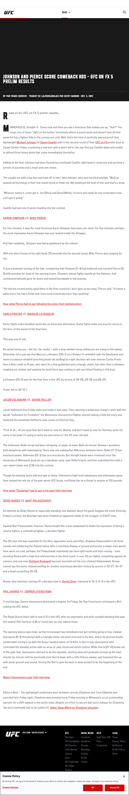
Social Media (87, 733)
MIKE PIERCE (38, 218)
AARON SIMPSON (13, 218)
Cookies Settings (10, 788)
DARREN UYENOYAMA (38, 591)
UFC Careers (70, 745)
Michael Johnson (26, 142)
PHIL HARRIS (11, 591)
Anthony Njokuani (39, 561)
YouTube (84, 753)
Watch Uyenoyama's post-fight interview (26, 677)
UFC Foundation (72, 741)
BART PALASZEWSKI (38, 500)
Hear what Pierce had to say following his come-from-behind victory (42, 304)
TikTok (84, 758)
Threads (84, 745)
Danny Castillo (48, 142)
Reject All (114, 788)
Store (67, 758)
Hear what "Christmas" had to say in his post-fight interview (37, 490)
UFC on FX (101, 142)
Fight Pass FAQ (103, 737)
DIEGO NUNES (11, 500)
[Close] (124, 776)
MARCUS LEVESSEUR (40, 314)
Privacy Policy (119, 741)
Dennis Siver (69, 581)
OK (93, 788)
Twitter (84, 762)
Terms (115, 737)
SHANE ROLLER (41, 400)
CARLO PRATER (12, 314)
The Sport (69, 737)
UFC (67, 733)
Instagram (85, 741)
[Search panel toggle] (124, 12)
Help (99, 733)
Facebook (85, 737)
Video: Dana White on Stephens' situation (74, 707)
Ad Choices (117, 745)
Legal (115, 733)
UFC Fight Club (72, 762)
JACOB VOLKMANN (14, 400)
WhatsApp (85, 749)
